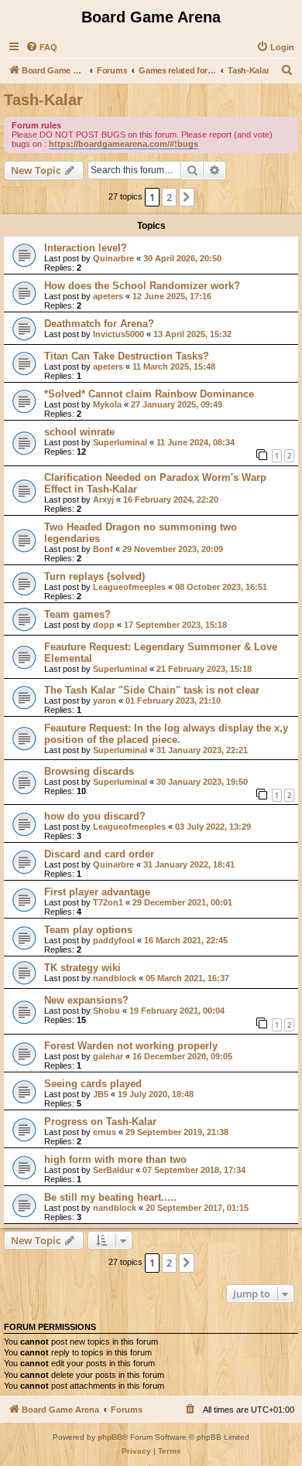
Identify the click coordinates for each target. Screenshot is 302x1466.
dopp (104, 624)
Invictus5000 (118, 334)
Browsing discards (89, 771)
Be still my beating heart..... (110, 1197)
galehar (108, 1056)
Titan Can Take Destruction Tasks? (126, 356)
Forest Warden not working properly (131, 1046)
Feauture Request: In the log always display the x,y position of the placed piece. (166, 733)
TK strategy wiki (82, 967)
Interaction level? (85, 248)
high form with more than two (115, 1159)
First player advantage (97, 892)
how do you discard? (95, 816)
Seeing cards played (93, 1083)
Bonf (103, 549)
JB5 (100, 1094)
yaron (104, 700)
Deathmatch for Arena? (99, 323)
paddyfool (114, 940)
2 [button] (169, 197)
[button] (186, 197)
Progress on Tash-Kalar (100, 1121)
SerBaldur (113, 1170)
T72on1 (108, 902)
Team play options (88, 930)
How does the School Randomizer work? (142, 285)
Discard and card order (99, 854)
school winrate (79, 432)
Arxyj (103, 499)
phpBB (110, 1437)
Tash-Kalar (43, 99)
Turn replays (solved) (94, 576)
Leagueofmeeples (129, 587)
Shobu (106, 1010)
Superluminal (120, 442)
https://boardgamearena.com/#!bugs (123, 143)
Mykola (107, 404)
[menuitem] (41, 47)
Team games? (77, 614)
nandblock (114, 978)
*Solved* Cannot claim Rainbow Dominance (149, 394)
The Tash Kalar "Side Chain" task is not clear (151, 690)
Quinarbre (113, 258)
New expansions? (86, 1000)
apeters (108, 296)
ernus (104, 1132)
